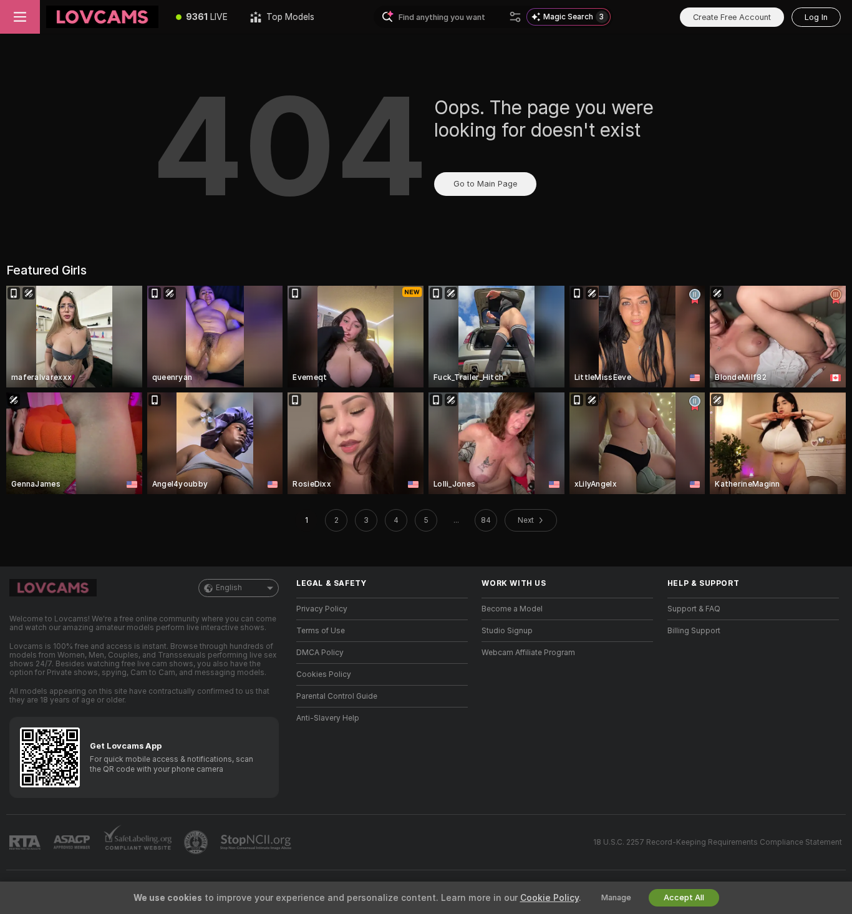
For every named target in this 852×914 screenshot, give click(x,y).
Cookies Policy (323, 674)
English (229, 587)
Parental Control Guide (336, 696)
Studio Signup (507, 630)
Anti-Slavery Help (327, 718)
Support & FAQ (693, 609)
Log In (816, 17)
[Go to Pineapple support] (197, 842)
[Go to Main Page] (102, 17)
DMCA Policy (320, 652)
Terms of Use (320, 630)
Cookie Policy (549, 898)
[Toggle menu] (20, 17)
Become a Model (512, 609)
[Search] (515, 17)
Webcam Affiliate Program (528, 652)
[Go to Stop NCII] (257, 842)
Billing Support (693, 630)
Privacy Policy (321, 609)
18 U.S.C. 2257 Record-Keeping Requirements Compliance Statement (717, 842)
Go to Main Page (485, 183)
